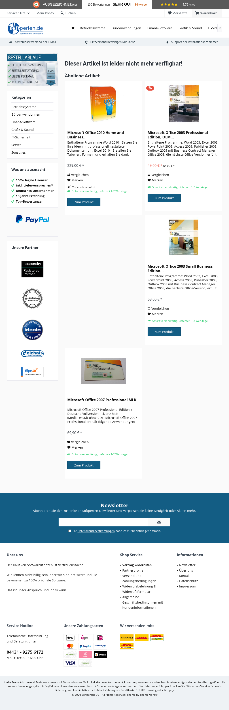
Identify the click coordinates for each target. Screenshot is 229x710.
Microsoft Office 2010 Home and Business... (95, 134)
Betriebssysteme (23, 107)
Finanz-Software (23, 122)
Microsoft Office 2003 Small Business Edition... (180, 268)
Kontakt (185, 576)
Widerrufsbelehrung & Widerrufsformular (139, 589)
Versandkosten (72, 682)
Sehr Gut (122, 4)
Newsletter (187, 565)
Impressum (187, 586)
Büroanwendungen (25, 114)
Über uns (186, 570)
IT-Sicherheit (20, 137)
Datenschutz (188, 581)
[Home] (73, 28)
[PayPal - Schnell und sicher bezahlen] (32, 219)
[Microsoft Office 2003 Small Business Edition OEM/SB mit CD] (184, 237)
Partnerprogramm (135, 570)
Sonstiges (18, 152)
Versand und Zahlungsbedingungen (139, 578)
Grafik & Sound (22, 129)
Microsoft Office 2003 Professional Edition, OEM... (178, 134)
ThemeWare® (148, 695)
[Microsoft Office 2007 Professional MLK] (103, 371)
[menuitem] (207, 13)
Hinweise (141, 4)
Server (16, 145)
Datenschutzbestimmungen (96, 531)
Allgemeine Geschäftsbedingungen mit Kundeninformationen (142, 602)
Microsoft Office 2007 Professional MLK (101, 400)
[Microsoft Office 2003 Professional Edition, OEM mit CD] (184, 103)
